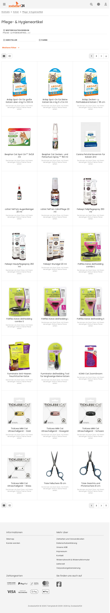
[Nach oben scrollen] (106, 505)
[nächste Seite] (101, 56)
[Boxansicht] (3, 55)
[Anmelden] (106, 4)
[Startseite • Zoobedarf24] (17, 4)
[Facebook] (58, 584)
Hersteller (11, 40)
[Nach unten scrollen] (106, 56)
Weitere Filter (9, 47)
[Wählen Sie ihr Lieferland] (98, 4)
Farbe (44, 40)
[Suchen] (91, 4)
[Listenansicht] (9, 55)
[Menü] (4, 4)
